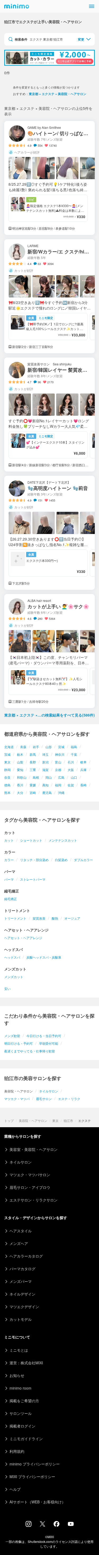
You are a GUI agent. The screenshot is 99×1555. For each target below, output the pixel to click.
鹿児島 (47, 792)
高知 (45, 785)
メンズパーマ (21, 1281)
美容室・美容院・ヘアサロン (34, 1149)
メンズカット (13, 976)
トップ (9, 1120)
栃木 (20, 754)
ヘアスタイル (21, 1230)
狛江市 (68, 1120)
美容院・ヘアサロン (33, 1120)
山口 (74, 777)
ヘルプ (15, 1489)
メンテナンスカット (63, 840)
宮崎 (33, 792)
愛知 (20, 769)
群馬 (33, 754)
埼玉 (45, 754)
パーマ (9, 879)
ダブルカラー (83, 859)
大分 (20, 792)
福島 (74, 746)
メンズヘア (19, 1243)
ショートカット (31, 840)
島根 (36, 777)
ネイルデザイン (22, 1294)
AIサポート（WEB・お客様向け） (37, 1501)
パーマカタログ (22, 1268)
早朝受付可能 (48, 1043)
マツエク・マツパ (17, 1098)
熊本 (7, 792)
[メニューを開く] (91, 6)
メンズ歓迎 (12, 1035)
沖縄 (61, 792)
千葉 (74, 754)
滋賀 (45, 769)
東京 (7, 762)
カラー (9, 859)
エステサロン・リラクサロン (34, 1200)
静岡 (7, 769)
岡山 (48, 777)
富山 (58, 762)
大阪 (71, 769)
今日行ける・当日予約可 (43, 1035)
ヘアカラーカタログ (26, 1256)
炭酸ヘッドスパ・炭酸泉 (43, 957)
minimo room (20, 1388)
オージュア (72, 918)
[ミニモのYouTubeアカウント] (71, 1524)
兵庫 (83, 769)
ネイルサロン (48, 1091)
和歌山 (21, 777)
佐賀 (71, 785)
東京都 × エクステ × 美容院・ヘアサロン (57, 93)
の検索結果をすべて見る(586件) (49, 715)
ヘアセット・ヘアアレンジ (23, 937)
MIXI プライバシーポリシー (32, 1476)
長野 (33, 762)
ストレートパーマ (32, 879)
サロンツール (21, 1413)
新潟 (45, 762)
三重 (33, 769)
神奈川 (59, 754)
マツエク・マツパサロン (30, 1174)
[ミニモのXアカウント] (42, 1525)
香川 (20, 785)
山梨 (20, 762)
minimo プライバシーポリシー (35, 1463)
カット (9, 840)
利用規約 (17, 1451)
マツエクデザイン (24, 1306)
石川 (71, 762)
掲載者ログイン (22, 1426)
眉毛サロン (44, 1098)
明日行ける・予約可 (18, 1043)
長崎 (83, 785)
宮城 (61, 746)
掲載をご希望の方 (24, 1400)
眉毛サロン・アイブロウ (30, 1187)
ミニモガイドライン (26, 1438)
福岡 (58, 785)
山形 (48, 746)
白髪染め (61, 859)
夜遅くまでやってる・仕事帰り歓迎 (29, 1051)
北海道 (9, 746)
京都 (58, 769)
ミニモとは (19, 1350)
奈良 (7, 777)
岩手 (36, 746)
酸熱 (55, 918)
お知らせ (17, 1375)
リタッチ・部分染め (34, 859)
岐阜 (83, 762)
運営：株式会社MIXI (26, 1362)
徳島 (7, 785)
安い (7, 988)
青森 (23, 746)
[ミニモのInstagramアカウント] (28, 1525)
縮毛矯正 (10, 898)
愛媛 (33, 785)
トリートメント (15, 918)
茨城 (7, 754)
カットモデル (21, 1319)
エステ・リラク (69, 1098)
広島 (61, 777)
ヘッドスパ (12, 957)
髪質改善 (39, 918)
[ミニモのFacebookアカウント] (56, 1525)
